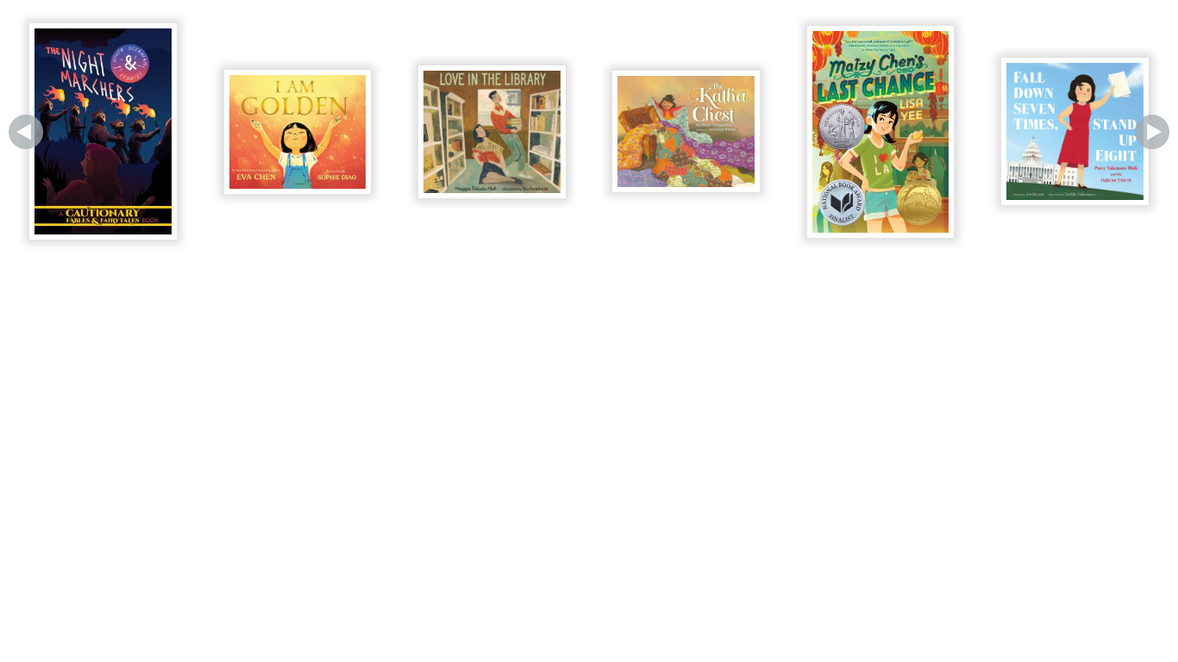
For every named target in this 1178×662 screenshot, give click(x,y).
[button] (26, 132)
